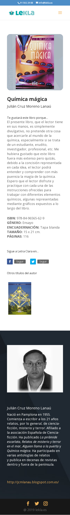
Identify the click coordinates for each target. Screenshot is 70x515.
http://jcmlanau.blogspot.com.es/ (33, 482)
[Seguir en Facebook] (10, 261)
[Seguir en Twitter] (33, 261)
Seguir (20, 261)
